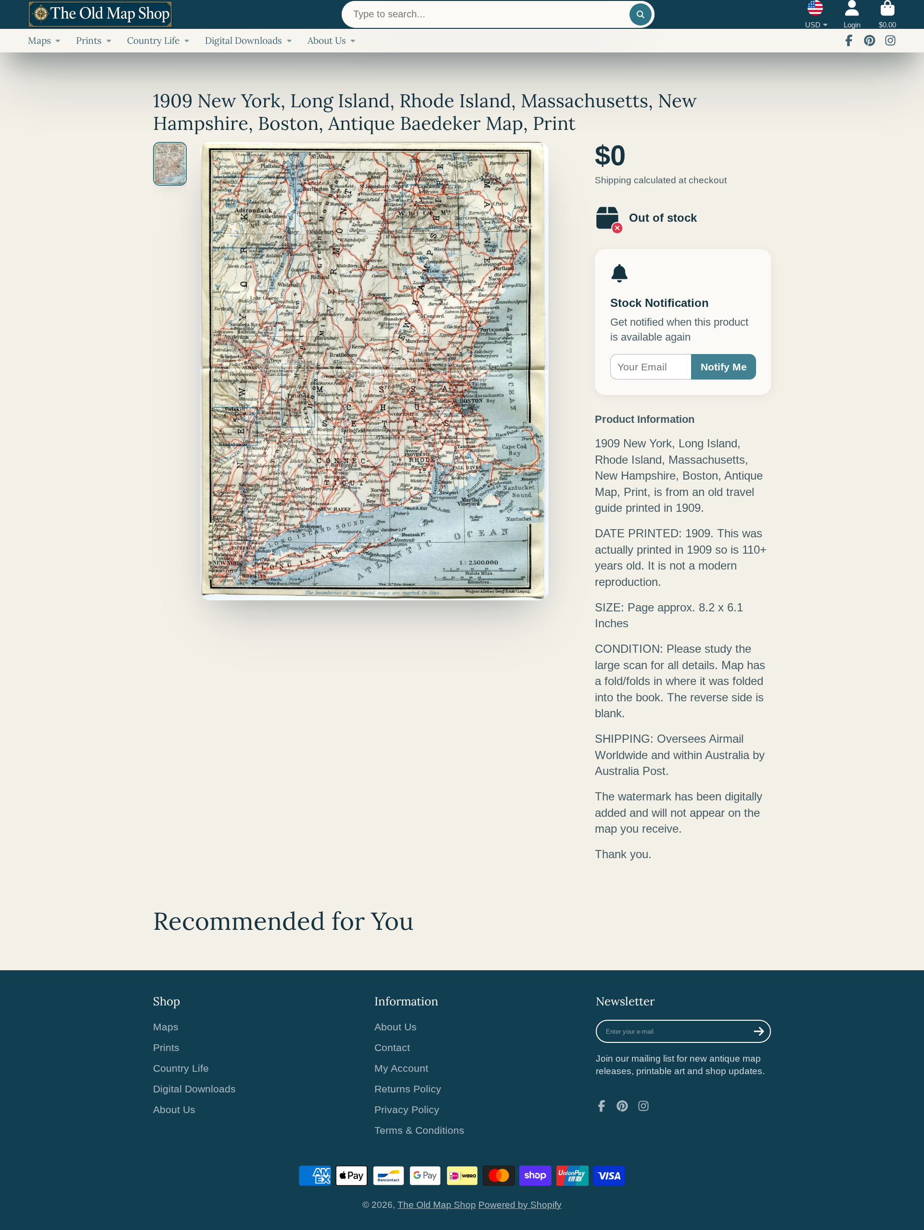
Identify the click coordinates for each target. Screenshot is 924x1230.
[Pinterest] (869, 40)
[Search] (640, 14)
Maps (39, 40)
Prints (89, 40)
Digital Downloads (243, 40)
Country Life (153, 40)
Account (852, 14)
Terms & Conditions (419, 1130)
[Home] (100, 14)
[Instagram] (890, 40)
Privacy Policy (406, 1109)
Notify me (724, 366)
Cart (887, 14)
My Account (401, 1068)
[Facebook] (849, 40)
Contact (392, 1047)
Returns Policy (407, 1088)
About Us (327, 40)
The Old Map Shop (437, 1205)
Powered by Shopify (520, 1205)
